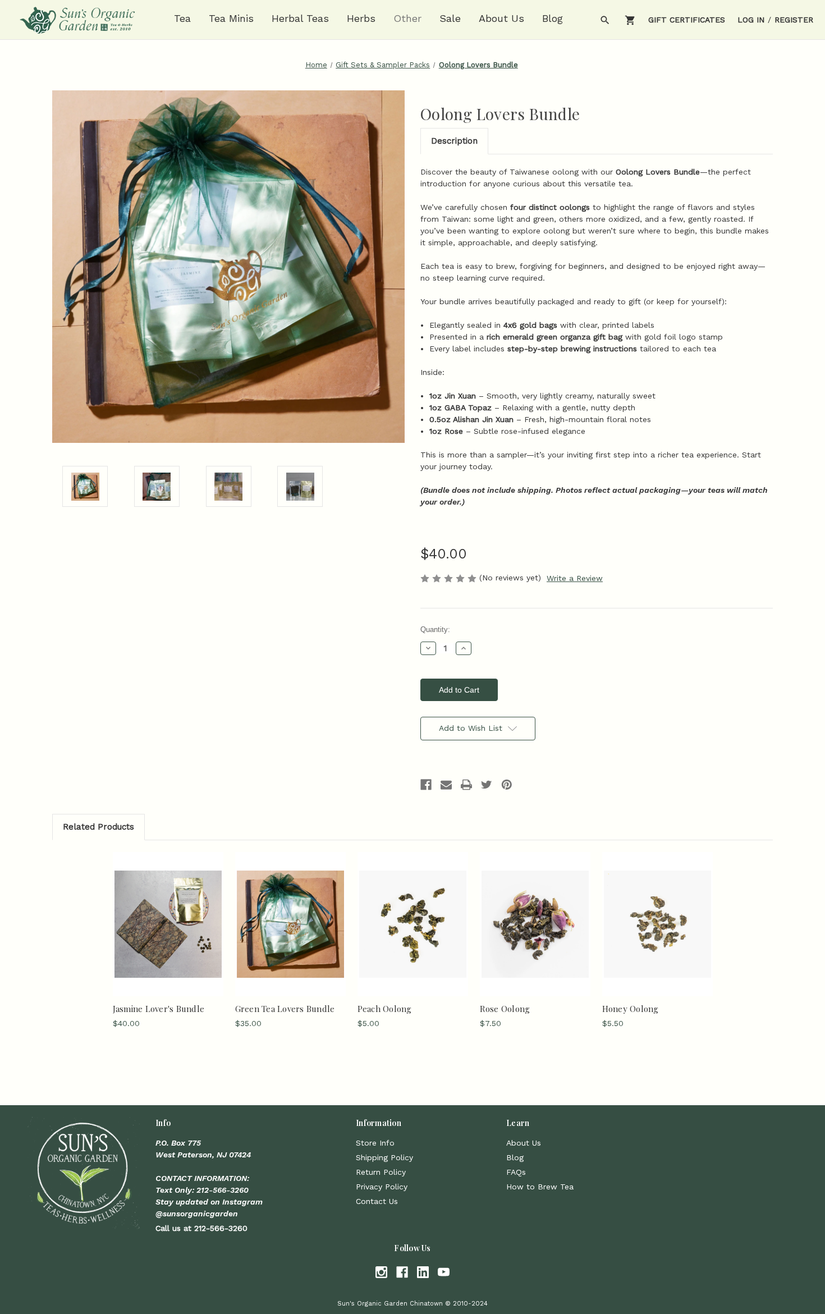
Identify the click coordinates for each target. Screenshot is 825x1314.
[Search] (604, 20)
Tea (182, 18)
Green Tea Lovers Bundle (285, 1008)
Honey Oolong (630, 1008)
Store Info (375, 1142)
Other (407, 18)
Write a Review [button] (575, 578)
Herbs (361, 18)
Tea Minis (231, 18)
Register (793, 19)
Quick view (167, 914)
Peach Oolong (385, 1008)
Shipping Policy (384, 1157)
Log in (750, 19)
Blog (552, 18)
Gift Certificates (686, 19)
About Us (501, 18)
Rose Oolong (505, 1008)
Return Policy (381, 1172)
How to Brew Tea (540, 1186)
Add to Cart (167, 934)
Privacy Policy (381, 1186)
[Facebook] (426, 785)
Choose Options (413, 934)
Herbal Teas (300, 18)
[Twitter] (486, 785)
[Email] (446, 785)
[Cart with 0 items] (629, 20)
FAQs (516, 1172)
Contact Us (377, 1201)
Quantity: (435, 629)
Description (454, 141)
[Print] (466, 785)
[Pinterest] (506, 785)
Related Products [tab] (98, 827)
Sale (450, 18)
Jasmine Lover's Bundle (159, 1008)
